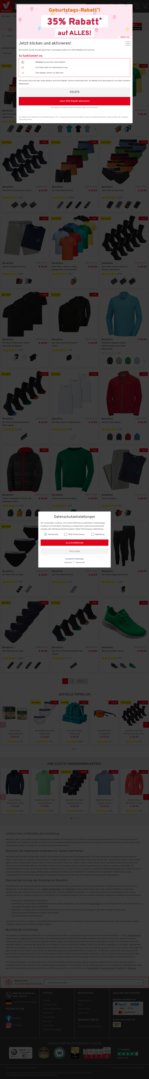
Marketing (99, 534)
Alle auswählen (74, 543)
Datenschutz (80, 562)
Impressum (68, 562)
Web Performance (76, 534)
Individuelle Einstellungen (74, 559)
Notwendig (53, 534)
